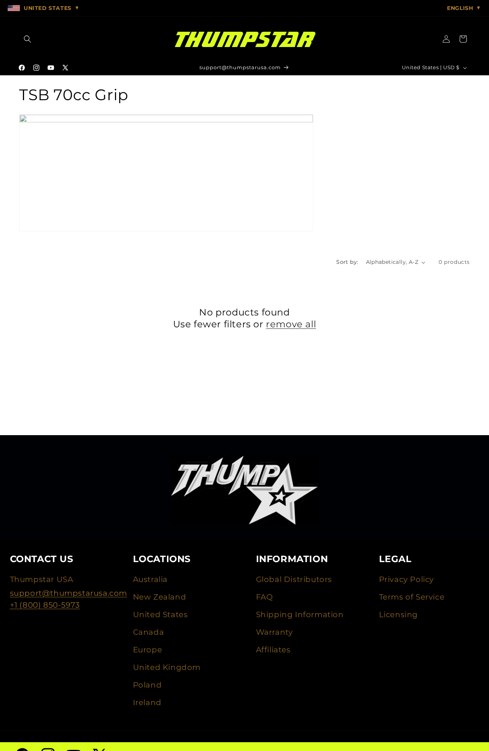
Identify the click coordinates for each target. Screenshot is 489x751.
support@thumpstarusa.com (68, 593)
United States (160, 614)
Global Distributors (294, 579)
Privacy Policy (406, 579)
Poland (147, 684)
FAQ (264, 596)
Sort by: (347, 261)
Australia (150, 579)
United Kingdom (167, 667)
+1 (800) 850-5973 (45, 605)
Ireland (147, 702)
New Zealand (159, 596)
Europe (147, 649)
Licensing (398, 614)
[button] (27, 39)
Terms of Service (412, 596)
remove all (291, 324)
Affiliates (273, 649)
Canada (148, 632)
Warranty (274, 632)
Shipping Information (300, 614)
